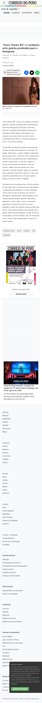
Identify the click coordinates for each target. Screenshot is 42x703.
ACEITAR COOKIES (20, 689)
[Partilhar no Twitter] (32, 72)
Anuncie (5, 608)
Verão (4, 490)
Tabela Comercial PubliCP (12, 621)
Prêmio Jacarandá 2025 (21, 289)
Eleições (5, 415)
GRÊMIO (37, 12)
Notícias (5, 449)
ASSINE (6, 12)
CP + (4, 646)
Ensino (5, 483)
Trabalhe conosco (9, 572)
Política (5, 453)
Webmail (5, 656)
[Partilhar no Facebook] (26, 72)
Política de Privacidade (11, 576)
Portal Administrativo (10, 649)
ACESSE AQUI (21, 294)
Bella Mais (6, 514)
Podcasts (5, 443)
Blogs (4, 432)
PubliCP (5, 422)
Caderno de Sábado (10, 520)
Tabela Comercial (9, 618)
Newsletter (6, 419)
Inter (4, 507)
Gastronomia (7, 517)
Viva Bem (5, 545)
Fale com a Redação (10, 594)
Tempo (5, 480)
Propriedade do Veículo (11, 563)
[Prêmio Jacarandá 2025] (21, 265)
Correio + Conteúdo (10, 535)
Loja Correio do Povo (10, 640)
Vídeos (5, 446)
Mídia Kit (5, 615)
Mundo (5, 473)
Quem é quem (7, 569)
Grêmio (5, 504)
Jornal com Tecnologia (10, 541)
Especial (5, 524)
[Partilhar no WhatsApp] (37, 72)
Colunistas (6, 428)
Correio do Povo (8, 680)
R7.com (5, 690)
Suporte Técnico (8, 662)
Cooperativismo (8, 538)
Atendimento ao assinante (12, 590)
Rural (4, 477)
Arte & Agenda (9, 9)
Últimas (5, 412)
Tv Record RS (7, 687)
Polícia (4, 462)
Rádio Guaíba (7, 684)
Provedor (6, 653)
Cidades (5, 459)
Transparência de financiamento (14, 566)
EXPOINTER (27, 12)
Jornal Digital (7, 636)
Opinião (5, 425)
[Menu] (4, 3)
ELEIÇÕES (16, 12)
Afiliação (5, 559)
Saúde (4, 486)
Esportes (5, 493)
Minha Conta (7, 659)
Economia (6, 456)
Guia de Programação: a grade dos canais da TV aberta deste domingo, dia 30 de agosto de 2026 (21, 388)
